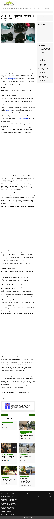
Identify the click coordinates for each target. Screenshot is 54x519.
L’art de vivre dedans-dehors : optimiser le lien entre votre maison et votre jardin (27, 437)
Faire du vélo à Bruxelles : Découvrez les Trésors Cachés (26, 458)
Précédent (5, 414)
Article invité (4, 422)
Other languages (45, 8)
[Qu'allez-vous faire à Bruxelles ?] (46, 33)
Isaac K (3, 20)
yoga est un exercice (11, 78)
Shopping (11, 8)
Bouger (6, 8)
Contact (39, 8)
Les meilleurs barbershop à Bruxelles (10, 394)
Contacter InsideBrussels (46, 496)
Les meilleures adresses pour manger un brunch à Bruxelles (15, 396)
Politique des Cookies (23, 493)
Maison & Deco (10, 422)
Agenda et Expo (26, 8)
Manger (2, 8)
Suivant (31, 414)
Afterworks (4, 454)
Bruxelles (7, 12)
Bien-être (35, 8)
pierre (15, 64)
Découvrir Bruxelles (18, 8)
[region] (18, 54)
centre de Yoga (8, 110)
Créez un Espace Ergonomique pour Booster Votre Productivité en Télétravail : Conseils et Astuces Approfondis (26, 481)
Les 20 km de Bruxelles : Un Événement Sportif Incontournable (8, 480)
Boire (31, 8)
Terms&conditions (30, 493)
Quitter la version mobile (27, 517)
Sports (18, 20)
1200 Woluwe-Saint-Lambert (22, 118)
